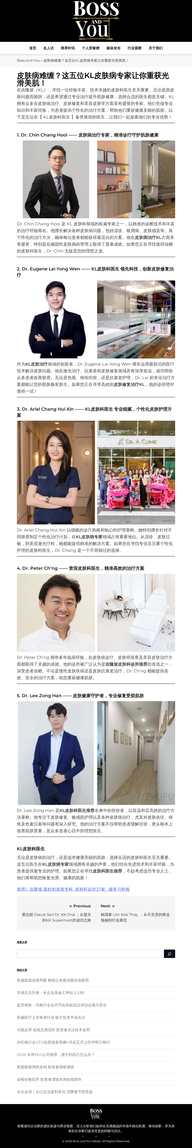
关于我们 (156, 48)
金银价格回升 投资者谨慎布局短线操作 (49, 1079)
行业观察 (135, 48)
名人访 (48, 48)
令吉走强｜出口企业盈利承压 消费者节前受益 (55, 1092)
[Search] (169, 954)
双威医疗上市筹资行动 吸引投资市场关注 (51, 1017)
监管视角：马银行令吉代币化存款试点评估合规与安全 (62, 1005)
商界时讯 (68, 48)
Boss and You (28, 60)
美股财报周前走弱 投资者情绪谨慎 (45, 1067)
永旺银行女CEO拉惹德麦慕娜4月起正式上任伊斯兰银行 (63, 1042)
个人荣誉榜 (91, 48)
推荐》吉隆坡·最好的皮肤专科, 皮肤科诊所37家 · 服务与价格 (73, 889)
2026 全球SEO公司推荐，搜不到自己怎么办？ (56, 1054)
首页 (32, 48)
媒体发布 (114, 48)
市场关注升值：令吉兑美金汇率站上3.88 (50, 992)
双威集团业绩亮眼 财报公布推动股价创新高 (53, 980)
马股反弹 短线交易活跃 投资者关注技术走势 (53, 1030)
